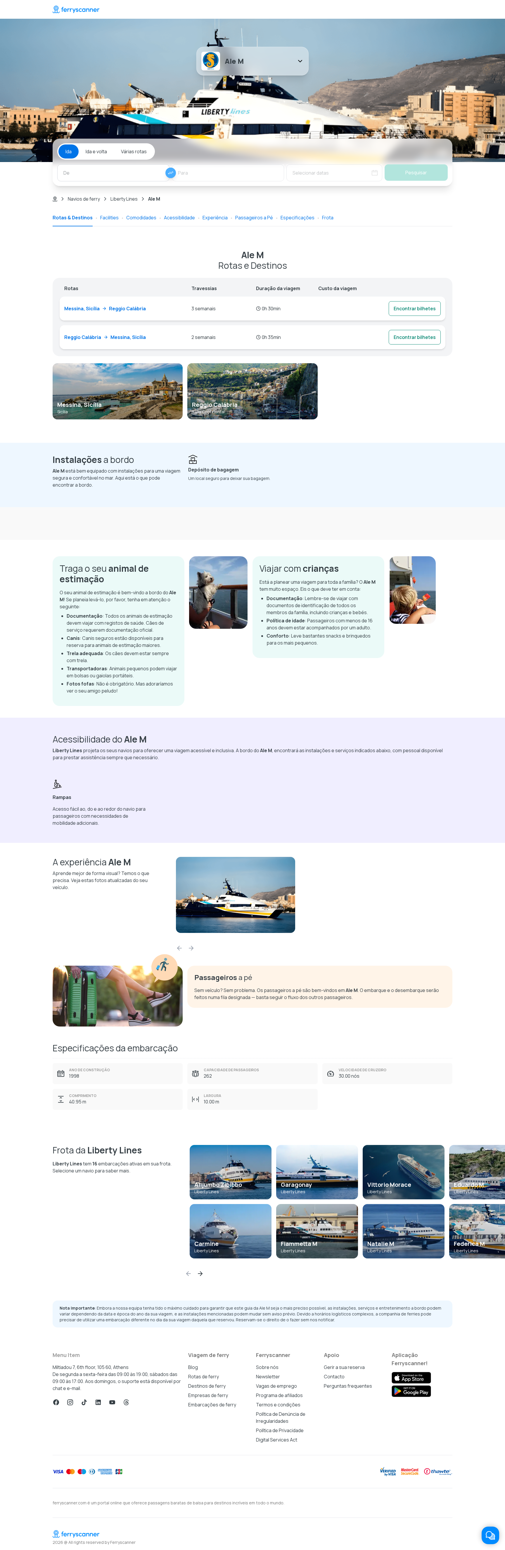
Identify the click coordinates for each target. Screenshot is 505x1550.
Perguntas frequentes (348, 1386)
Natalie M (380, 1244)
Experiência (215, 217)
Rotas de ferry (203, 1376)
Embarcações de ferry (212, 1404)
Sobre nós (267, 1367)
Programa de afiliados (279, 1395)
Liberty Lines (124, 199)
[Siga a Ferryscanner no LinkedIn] (98, 1402)
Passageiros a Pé (254, 217)
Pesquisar (416, 172)
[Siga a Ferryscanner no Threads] (126, 1402)
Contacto (334, 1376)
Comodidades (141, 217)
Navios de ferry (84, 199)
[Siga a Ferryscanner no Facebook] (56, 1402)
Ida (68, 151)
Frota (327, 217)
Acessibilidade (179, 217)
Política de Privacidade (280, 1430)
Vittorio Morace (389, 1185)
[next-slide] (191, 948)
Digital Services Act (276, 1440)
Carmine (206, 1244)
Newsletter (268, 1376)
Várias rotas (134, 151)
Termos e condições (278, 1404)
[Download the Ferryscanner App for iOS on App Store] (411, 1378)
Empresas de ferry (208, 1395)
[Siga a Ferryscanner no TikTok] (84, 1402)
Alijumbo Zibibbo (218, 1185)
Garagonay (296, 1185)
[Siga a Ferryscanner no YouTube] (112, 1402)
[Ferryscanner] (76, 9)
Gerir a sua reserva (344, 1367)
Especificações (297, 217)
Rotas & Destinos (73, 217)
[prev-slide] (179, 948)
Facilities (109, 217)
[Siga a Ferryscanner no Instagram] (70, 1402)
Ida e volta (96, 151)
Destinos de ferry (207, 1386)
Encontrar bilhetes (415, 308)
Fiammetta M (299, 1244)
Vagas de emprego (276, 1386)
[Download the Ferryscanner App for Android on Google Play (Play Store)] (411, 1391)
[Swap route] (170, 173)
